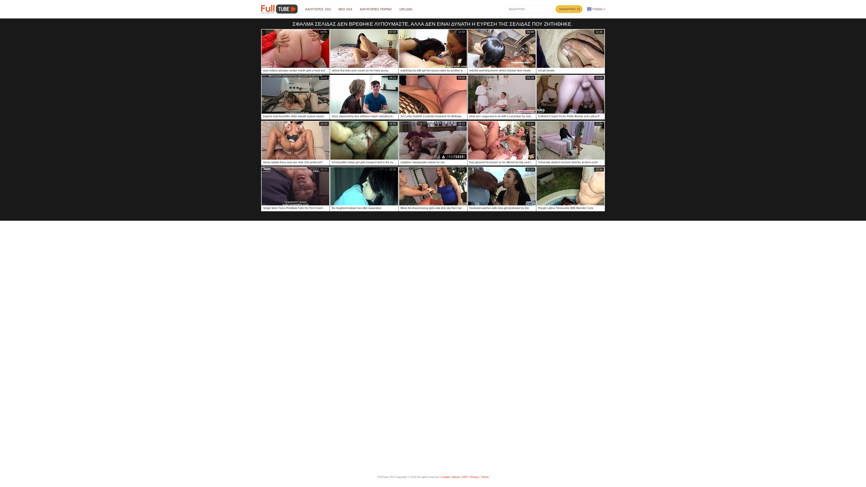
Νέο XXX (345, 9)
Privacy (474, 477)
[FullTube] (280, 9)
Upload (405, 9)
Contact (445, 477)
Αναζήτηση (567, 9)
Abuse (456, 477)
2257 (465, 477)
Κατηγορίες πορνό (376, 9)
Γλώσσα (597, 9)
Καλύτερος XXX (318, 9)
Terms (485, 477)
